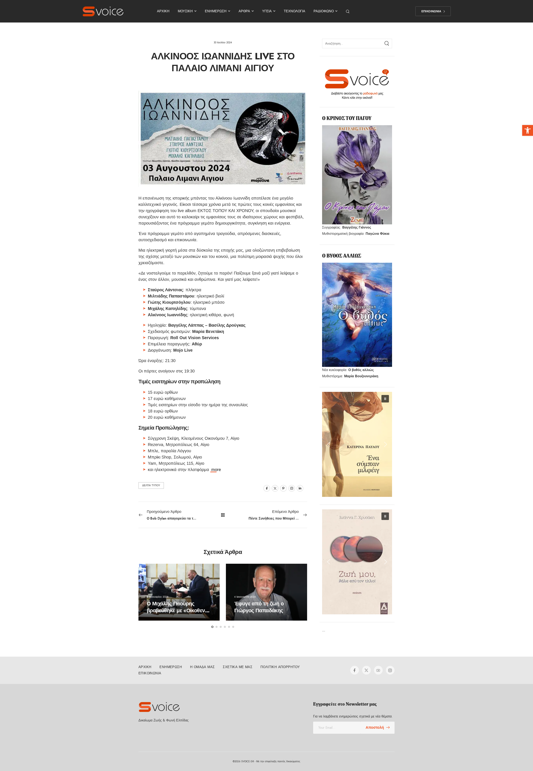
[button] (527, 130)
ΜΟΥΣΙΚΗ (185, 11)
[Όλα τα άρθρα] (223, 515)
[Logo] (103, 11)
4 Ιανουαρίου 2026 (245, 597)
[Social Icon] (266, 488)
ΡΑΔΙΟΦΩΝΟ (324, 11)
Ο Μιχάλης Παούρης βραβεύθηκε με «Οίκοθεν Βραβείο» (176, 610)
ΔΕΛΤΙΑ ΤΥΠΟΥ (151, 485)
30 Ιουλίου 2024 (223, 42)
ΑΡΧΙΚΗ (163, 11)
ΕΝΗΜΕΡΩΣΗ (216, 11)
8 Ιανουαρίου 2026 (157, 597)
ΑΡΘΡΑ (244, 11)
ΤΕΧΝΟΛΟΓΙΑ (294, 11)
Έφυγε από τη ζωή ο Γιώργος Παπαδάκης (259, 607)
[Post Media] (179, 592)
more (216, 469)
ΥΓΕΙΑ (267, 11)
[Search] (348, 11)
